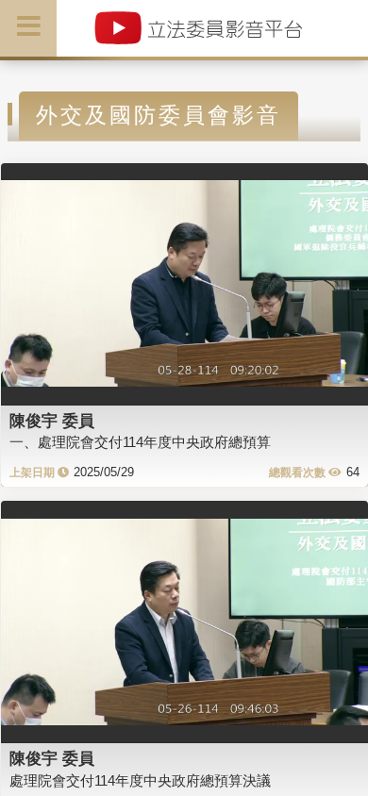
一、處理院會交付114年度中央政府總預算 (140, 442)
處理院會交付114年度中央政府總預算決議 (140, 780)
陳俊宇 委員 (51, 420)
